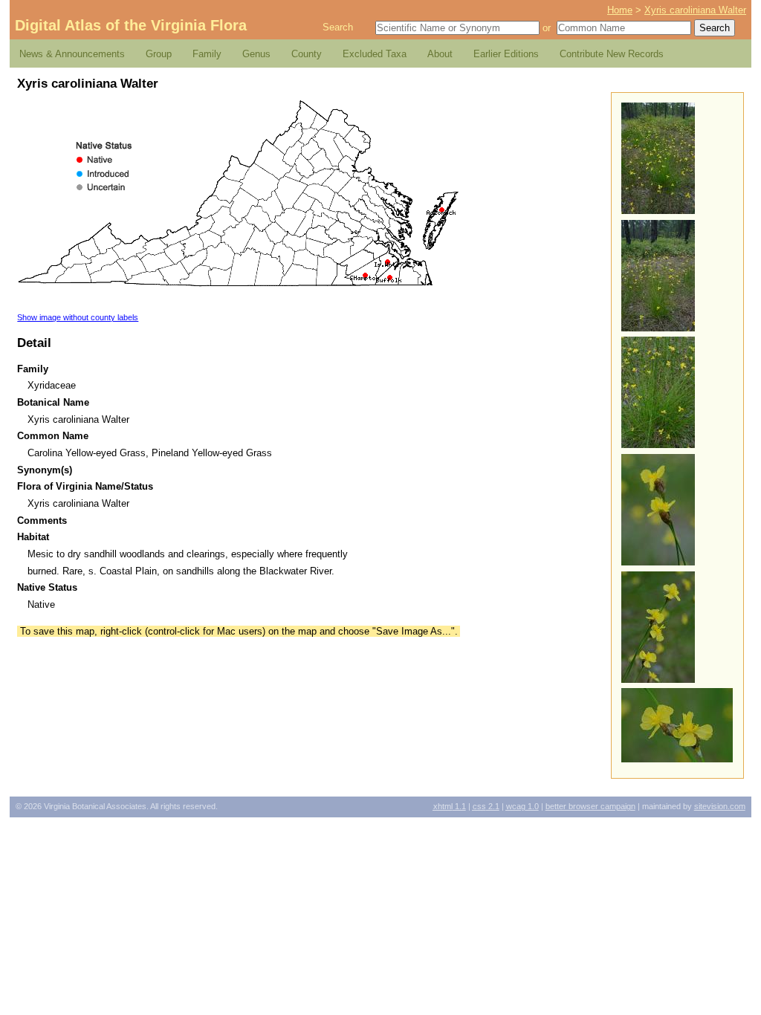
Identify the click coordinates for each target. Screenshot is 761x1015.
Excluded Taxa (375, 53)
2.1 (486, 806)
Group (159, 53)
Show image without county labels (77, 317)
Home (619, 10)
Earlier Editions (506, 53)
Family (206, 53)
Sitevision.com (719, 806)
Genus (256, 53)
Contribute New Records (612, 53)
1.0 (522, 806)
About (440, 53)
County (306, 53)
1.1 (449, 806)
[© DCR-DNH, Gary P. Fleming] (658, 210)
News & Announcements (72, 53)
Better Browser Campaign (590, 806)
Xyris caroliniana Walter (695, 10)
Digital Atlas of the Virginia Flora (131, 25)
